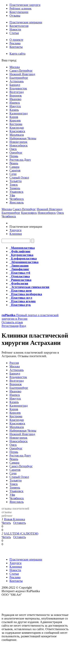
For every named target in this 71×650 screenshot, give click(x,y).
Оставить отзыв (12, 322)
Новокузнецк (18, 142)
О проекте (16, 39)
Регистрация (10, 325)
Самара (14, 166)
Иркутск (15, 106)
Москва (14, 67)
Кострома (15, 124)
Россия (14, 362)
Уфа (12, 195)
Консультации (18, 12)
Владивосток (18, 88)
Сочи (13, 174)
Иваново (15, 99)
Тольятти (15, 181)
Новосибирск (18, 145)
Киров (13, 117)
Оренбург (15, 152)
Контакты (16, 47)
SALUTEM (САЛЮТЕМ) (21, 533)
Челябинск (16, 199)
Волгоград (16, 92)
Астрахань (16, 81)
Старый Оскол (19, 177)
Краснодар (16, 127)
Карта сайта (17, 53)
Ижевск (14, 102)
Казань (14, 109)
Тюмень (14, 188)
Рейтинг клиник (20, 8)
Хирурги (15, 230)
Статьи (14, 33)
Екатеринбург (18, 77)
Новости (15, 29)
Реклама (15, 43)
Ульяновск (16, 191)
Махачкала (16, 134)
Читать (6, 522)
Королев (15, 120)
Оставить (19, 522)
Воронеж (15, 95)
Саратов (15, 170)
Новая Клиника (14, 519)
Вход (22, 325)
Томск (13, 184)
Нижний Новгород (22, 74)
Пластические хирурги (24, 5)
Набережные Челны (22, 138)
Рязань (13, 163)
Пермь (13, 156)
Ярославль (16, 202)
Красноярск (17, 131)
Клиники (15, 233)
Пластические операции (25, 22)
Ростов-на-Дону (20, 159)
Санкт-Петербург (21, 70)
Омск (13, 149)
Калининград (18, 113)
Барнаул (14, 85)
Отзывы (14, 15)
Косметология (18, 26)
